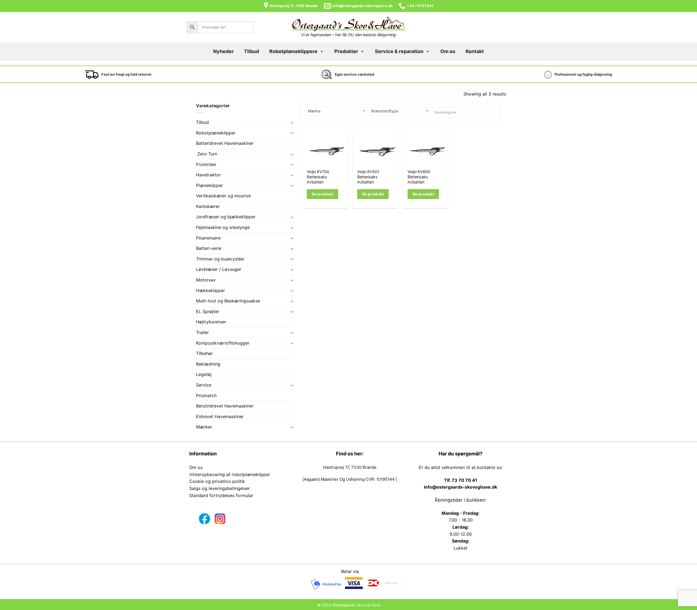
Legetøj (204, 374)
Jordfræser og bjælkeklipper (225, 216)
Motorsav (206, 280)
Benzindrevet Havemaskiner (224, 406)
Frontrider (206, 164)
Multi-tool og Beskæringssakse (228, 301)
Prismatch (206, 395)
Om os (447, 51)
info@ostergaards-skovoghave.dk (460, 487)
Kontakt (475, 51)
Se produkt (322, 194)
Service (203, 385)
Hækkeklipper (210, 290)
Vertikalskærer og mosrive (223, 195)
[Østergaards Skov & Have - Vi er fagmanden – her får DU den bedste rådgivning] (348, 24)
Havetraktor (208, 174)
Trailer (202, 332)
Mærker (204, 427)
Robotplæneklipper (216, 133)
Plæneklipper (209, 185)
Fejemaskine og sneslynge (223, 227)
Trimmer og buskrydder (220, 259)
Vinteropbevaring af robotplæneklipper (229, 474)
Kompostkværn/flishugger (222, 343)
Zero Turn (206, 154)
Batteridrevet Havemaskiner (224, 143)
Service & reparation (399, 51)
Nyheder (223, 51)
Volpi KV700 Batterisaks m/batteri (318, 176)
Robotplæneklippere (293, 51)
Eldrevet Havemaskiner (220, 416)
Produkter (346, 51)
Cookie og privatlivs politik (217, 481)
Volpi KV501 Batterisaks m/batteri (368, 176)
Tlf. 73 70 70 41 (460, 480)
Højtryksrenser (211, 321)
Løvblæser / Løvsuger (218, 269)
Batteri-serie (208, 248)
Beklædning (208, 364)
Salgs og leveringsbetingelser (219, 488)
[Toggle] (292, 122)
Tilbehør (204, 353)
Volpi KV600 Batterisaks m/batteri (419, 176)
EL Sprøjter (207, 311)
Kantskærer (208, 206)
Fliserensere (208, 238)
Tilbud (251, 51)
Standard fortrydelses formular (221, 495)
